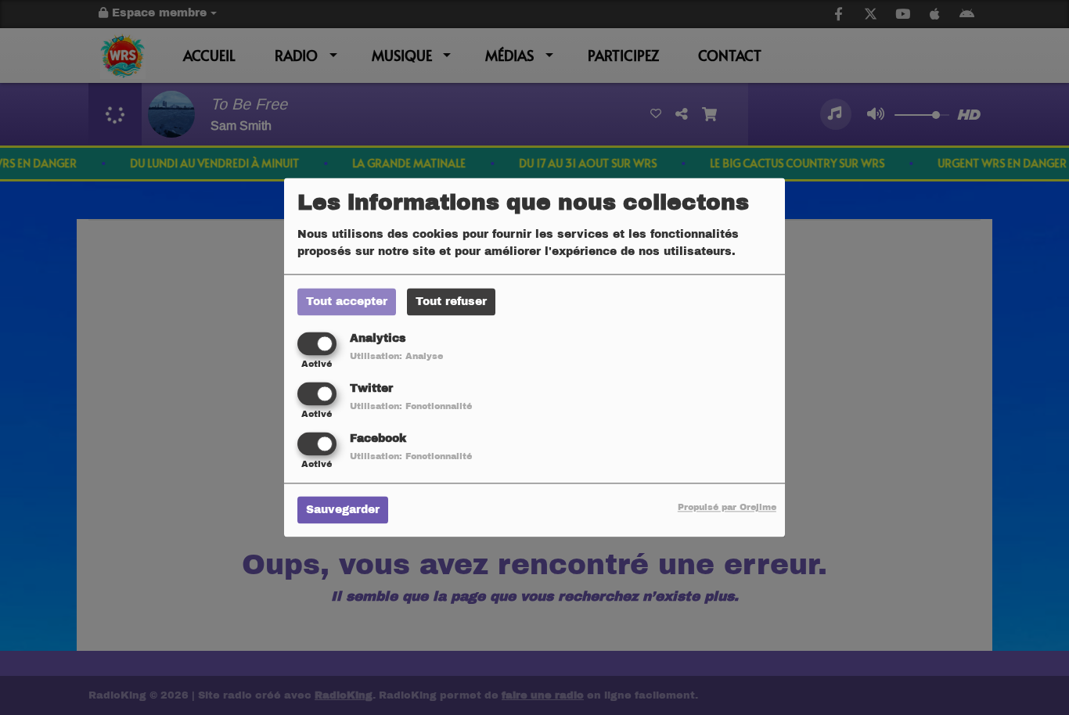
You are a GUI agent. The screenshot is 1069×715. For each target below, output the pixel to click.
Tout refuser (451, 301)
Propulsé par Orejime (727, 507)
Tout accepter (346, 301)
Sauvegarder (343, 510)
